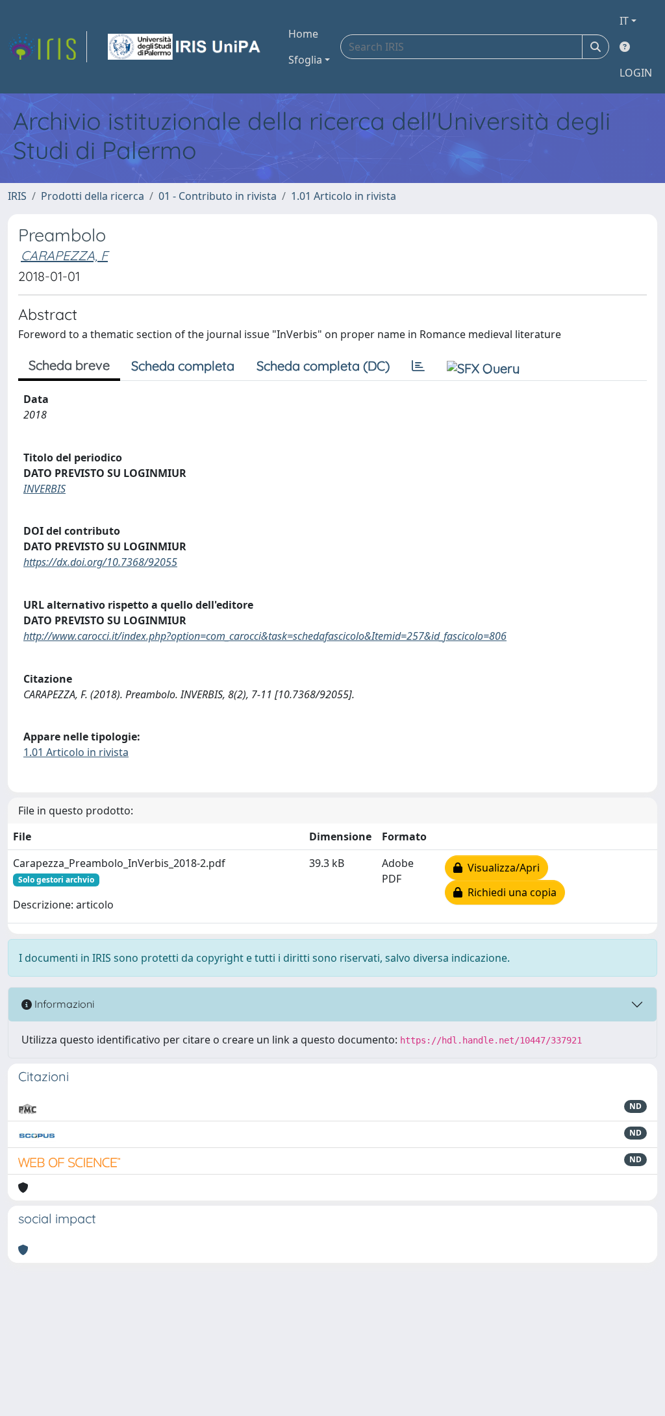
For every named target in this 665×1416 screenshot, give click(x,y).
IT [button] (624, 21)
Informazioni (63, 1003)
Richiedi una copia (509, 892)
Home (303, 34)
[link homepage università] (185, 46)
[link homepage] (47, 46)
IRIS (17, 196)
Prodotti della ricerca (92, 196)
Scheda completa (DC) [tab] (323, 366)
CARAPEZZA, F (64, 255)
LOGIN (636, 73)
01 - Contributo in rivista (217, 196)
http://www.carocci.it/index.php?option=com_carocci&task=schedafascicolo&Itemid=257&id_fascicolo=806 (265, 636)
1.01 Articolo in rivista (343, 196)
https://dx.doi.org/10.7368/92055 (100, 562)
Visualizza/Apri (501, 868)
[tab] (418, 366)
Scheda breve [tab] (69, 365)
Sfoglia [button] (305, 60)
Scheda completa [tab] (182, 366)
